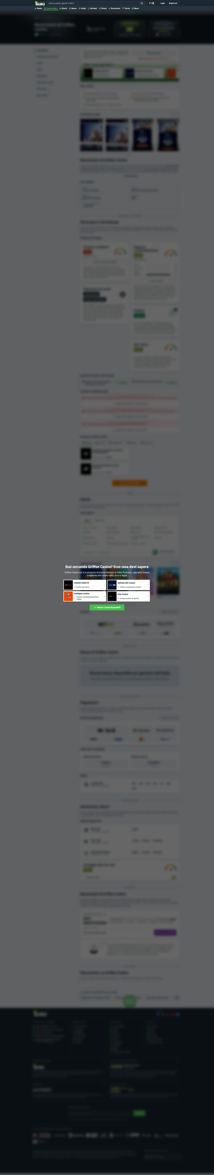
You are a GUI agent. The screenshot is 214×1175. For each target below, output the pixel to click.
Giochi (64, 8)
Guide (83, 8)
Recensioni (115, 8)
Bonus (74, 8)
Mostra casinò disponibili (109, 607)
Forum (104, 8)
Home (39, 8)
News (136, 8)
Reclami (93, 8)
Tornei (127, 8)
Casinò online (51, 8)
